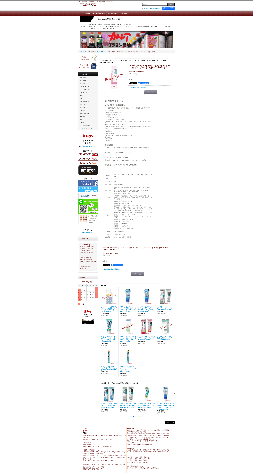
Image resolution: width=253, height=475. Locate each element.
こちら (101, 439)
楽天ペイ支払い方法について (88, 146)
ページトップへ (171, 422)
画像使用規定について (88, 232)
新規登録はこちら (155, 8)
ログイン (146, 8)
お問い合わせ (151, 92)
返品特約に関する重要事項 (138, 87)
